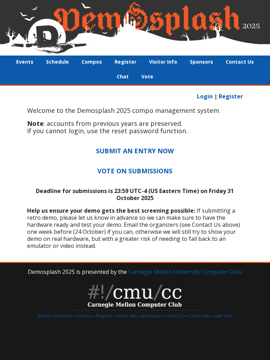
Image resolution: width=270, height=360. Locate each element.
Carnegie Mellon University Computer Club (185, 272)
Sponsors (201, 61)
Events (24, 61)
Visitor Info (163, 61)
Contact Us (240, 61)
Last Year (223, 316)
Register (125, 61)
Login (205, 96)
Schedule (57, 61)
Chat (123, 76)
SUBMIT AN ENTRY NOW (135, 151)
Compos (92, 61)
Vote (147, 76)
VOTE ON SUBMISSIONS (134, 171)
